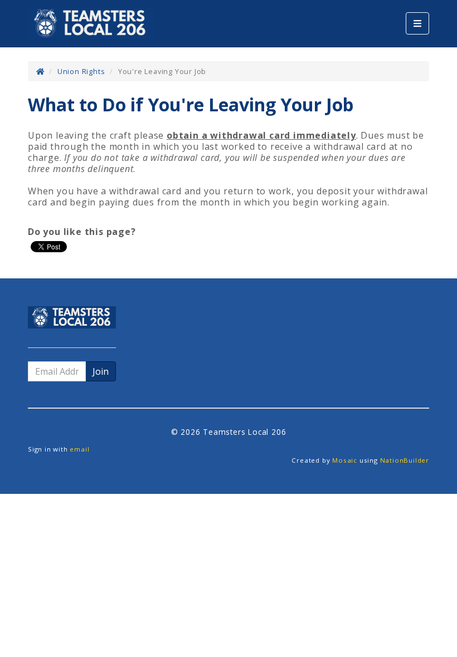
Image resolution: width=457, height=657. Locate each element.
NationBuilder (404, 460)
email (79, 449)
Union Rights (81, 71)
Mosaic (344, 460)
